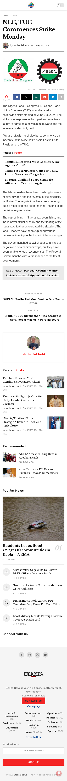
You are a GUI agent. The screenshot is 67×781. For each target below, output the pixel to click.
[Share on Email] (44, 97)
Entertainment (33, 713)
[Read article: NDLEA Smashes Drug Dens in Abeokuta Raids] (9, 457)
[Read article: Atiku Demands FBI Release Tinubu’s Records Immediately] (9, 472)
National (34, 724)
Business (8, 723)
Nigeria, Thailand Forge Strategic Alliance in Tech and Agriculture (22, 422)
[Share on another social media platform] (61, 97)
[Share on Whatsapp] (36, 97)
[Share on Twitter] (26, 97)
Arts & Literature (11, 714)
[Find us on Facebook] (21, 655)
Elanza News (20, 775)
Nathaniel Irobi (21, 45)
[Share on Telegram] (53, 97)
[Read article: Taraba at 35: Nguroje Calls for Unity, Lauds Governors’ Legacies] (55, 401)
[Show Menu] (4, 5)
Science (53, 722)
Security (52, 726)
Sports (52, 731)
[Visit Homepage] (31, 5)
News (14, 15)
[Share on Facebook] (16, 97)
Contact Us (33, 701)
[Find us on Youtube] (45, 655)
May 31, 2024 (43, 45)
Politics (50, 717)
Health (30, 720)
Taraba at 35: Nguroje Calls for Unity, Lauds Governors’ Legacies (22, 400)
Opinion (52, 713)
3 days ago (27, 462)
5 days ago (27, 477)
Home (6, 15)
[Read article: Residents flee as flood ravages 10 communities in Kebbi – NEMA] (33, 519)
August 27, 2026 (33, 386)
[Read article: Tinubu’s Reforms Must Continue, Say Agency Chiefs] (55, 382)
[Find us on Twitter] (37, 655)
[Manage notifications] (59, 773)
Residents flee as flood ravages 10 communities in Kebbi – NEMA (26, 550)
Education (12, 727)
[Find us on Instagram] (29, 655)
